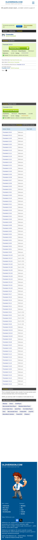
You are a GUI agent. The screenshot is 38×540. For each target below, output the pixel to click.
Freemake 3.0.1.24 (7, 273)
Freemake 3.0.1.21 (7, 261)
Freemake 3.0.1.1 (7, 306)
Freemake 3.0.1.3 (7, 303)
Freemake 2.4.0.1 (7, 240)
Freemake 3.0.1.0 (7, 309)
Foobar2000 (23, 411)
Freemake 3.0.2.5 (7, 345)
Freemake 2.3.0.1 (7, 192)
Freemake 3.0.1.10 (7, 288)
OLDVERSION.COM (14, 2)
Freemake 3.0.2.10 (7, 336)
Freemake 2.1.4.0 (7, 171)
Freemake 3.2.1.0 (7, 384)
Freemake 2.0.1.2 (7, 135)
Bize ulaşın (6, 507)
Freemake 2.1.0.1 (7, 147)
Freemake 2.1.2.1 (7, 159)
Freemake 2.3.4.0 (7, 219)
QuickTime (18, 409)
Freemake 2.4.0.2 (7, 237)
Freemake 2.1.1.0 (7, 156)
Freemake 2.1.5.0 (7, 174)
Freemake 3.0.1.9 (7, 291)
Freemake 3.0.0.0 (7, 252)
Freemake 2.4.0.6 (7, 228)
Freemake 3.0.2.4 (7, 321)
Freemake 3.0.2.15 (7, 327)
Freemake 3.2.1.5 (7, 44)
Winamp (5, 403)
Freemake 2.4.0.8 (7, 225)
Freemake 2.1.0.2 (7, 144)
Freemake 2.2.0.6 (7, 183)
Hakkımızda (6, 505)
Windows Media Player (24, 406)
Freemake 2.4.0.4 (7, 234)
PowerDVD (19, 414)
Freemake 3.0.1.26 (7, 267)
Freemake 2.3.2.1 (7, 204)
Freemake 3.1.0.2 (7, 348)
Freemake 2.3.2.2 (7, 201)
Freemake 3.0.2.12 (7, 333)
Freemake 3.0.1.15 (7, 255)
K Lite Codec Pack (7, 409)
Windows (5, 31)
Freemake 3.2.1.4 (7, 375)
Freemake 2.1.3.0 (7, 168)
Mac (22, 507)
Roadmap (5, 509)
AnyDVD (31, 411)
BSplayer (27, 414)
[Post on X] (6, 70)
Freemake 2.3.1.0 (7, 198)
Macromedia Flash (12, 411)
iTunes (11, 403)
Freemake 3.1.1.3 (7, 354)
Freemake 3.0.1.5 (7, 297)
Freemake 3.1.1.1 (7, 360)
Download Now (15, 48)
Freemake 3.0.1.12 (7, 282)
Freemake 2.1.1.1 (7, 153)
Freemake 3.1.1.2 (7, 357)
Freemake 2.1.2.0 (7, 162)
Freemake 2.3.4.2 (6, 68)
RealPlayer (18, 403)
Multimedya (12, 31)
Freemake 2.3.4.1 (7, 216)
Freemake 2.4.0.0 (7, 243)
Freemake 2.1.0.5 (7, 138)
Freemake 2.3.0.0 (7, 195)
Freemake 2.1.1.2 (7, 150)
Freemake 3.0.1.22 (7, 264)
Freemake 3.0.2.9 (7, 339)
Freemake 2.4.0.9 (7, 222)
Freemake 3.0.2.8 (7, 342)
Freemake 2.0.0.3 (7, 132)
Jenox (21, 537)
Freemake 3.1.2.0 (7, 366)
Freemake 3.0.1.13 (7, 279)
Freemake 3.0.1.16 (7, 276)
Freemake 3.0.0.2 (7, 246)
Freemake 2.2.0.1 (7, 189)
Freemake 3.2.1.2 (7, 381)
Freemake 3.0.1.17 (7, 258)
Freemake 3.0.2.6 (7, 324)
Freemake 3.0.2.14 (7, 330)
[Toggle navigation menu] (33, 3)
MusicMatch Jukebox (8, 414)
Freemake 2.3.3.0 (7, 210)
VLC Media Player (27, 409)
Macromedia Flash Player (9, 406)
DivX (4, 411)
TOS (3, 537)
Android (23, 511)
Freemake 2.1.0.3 (7, 141)
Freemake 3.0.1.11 (7, 285)
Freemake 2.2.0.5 (7, 186)
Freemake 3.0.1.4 (7, 300)
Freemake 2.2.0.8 (7, 177)
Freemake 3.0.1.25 (7, 270)
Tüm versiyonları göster (28, 26)
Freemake (9, 34)
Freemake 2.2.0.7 (7, 180)
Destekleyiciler (7, 511)
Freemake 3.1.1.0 (7, 363)
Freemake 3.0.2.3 (7, 318)
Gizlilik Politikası (22, 536)
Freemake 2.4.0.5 (7, 231)
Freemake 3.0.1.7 (7, 294)
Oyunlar (23, 514)
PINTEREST (30, 536)
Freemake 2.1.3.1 (7, 165)
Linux (22, 509)
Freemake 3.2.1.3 (7, 378)
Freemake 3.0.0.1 (7, 249)
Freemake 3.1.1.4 (7, 351)
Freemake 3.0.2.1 (7, 312)
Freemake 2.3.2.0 (7, 207)
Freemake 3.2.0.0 (7, 369)
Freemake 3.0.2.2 (7, 315)
